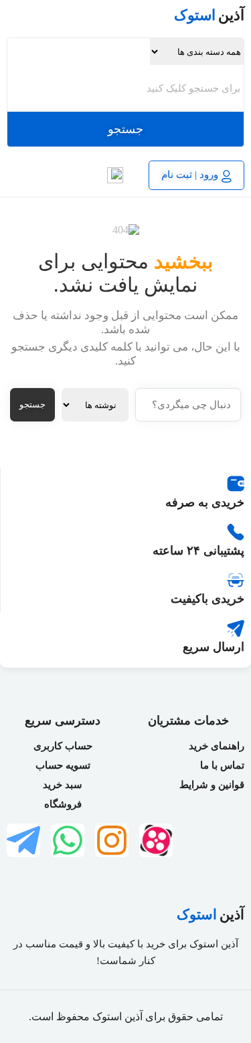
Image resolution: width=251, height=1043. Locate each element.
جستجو (125, 129)
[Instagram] (112, 840)
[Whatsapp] (67, 840)
